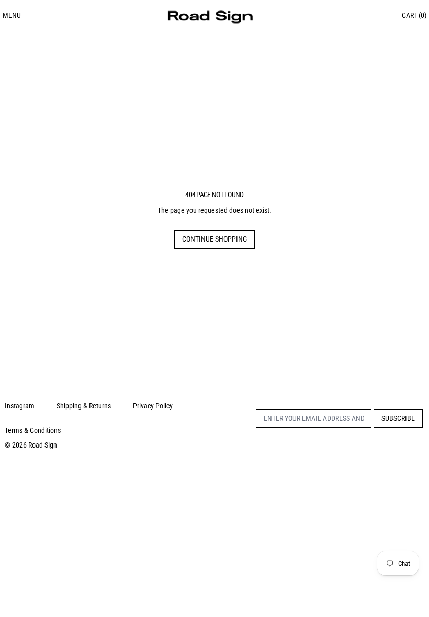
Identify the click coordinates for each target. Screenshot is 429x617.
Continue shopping (214, 239)
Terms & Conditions (33, 430)
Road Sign (42, 445)
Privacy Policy (153, 406)
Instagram (20, 406)
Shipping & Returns (84, 406)
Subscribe (398, 418)
